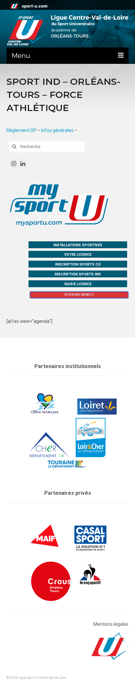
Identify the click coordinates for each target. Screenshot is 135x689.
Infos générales (57, 130)
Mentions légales (110, 624)
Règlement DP (21, 130)
